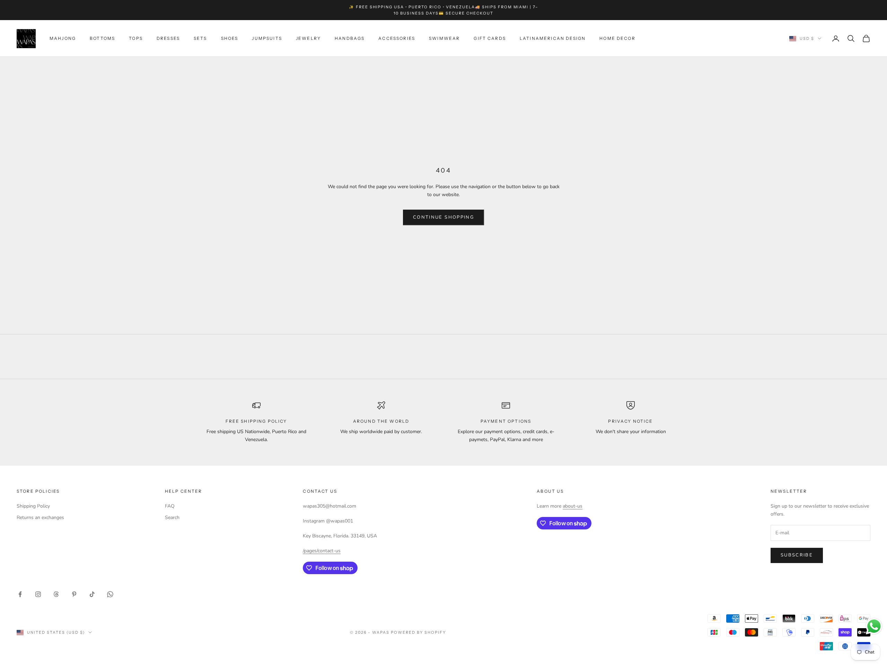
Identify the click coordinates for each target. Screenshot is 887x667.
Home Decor (617, 38)
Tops (136, 38)
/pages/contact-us (322, 550)
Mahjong (63, 38)
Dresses (168, 38)
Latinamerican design (553, 38)
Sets (200, 38)
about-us (572, 506)
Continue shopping (443, 217)
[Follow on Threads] (56, 594)
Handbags (350, 38)
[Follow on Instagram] (38, 594)
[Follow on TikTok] (92, 594)
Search (172, 517)
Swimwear (444, 38)
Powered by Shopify (418, 632)
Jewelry (308, 38)
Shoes (229, 38)
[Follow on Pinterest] (74, 594)
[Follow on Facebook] (20, 594)
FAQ (170, 506)
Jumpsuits (267, 38)
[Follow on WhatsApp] (110, 594)
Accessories (396, 38)
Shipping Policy (33, 506)
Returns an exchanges (40, 517)
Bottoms (102, 38)
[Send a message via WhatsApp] (874, 626)
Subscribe (797, 555)
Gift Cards (490, 38)
